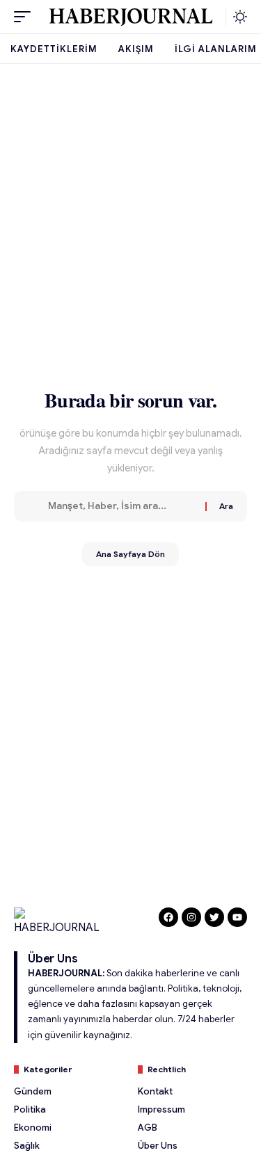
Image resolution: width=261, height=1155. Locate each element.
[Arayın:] (121, 506)
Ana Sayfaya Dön (130, 554)
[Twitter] (214, 917)
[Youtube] (237, 917)
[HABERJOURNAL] (130, 17)
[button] (26, 16)
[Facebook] (168, 917)
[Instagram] (191, 917)
